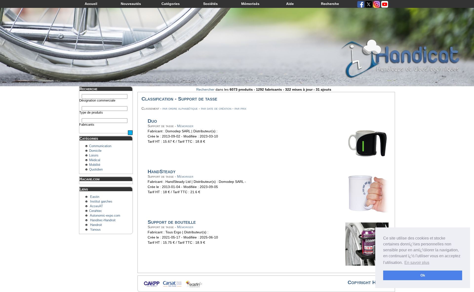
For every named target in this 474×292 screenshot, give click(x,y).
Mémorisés (250, 4)
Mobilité (94, 165)
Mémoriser (185, 126)
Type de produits (91, 112)
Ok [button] (422, 275)
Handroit (96, 225)
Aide (290, 4)
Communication (100, 146)
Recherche (330, 4)
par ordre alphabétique (180, 108)
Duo (152, 121)
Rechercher (205, 89)
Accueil (91, 4)
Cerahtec (95, 211)
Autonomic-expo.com (105, 215)
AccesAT (96, 206)
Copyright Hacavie (369, 282)
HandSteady (162, 171)
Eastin (94, 197)
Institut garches (101, 201)
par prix (240, 108)
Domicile (95, 151)
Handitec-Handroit (103, 220)
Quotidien (96, 169)
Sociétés (210, 4)
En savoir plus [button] (416, 262)
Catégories (170, 4)
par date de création (216, 108)
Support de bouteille (172, 222)
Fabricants (86, 124)
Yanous (95, 229)
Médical (94, 160)
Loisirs (94, 155)
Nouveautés (131, 4)
